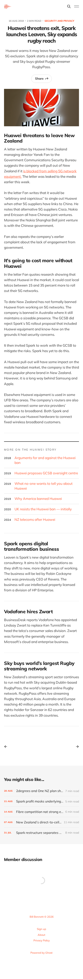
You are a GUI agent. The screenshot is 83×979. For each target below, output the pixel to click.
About (41, 934)
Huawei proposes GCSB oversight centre (46, 473)
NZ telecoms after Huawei (35, 519)
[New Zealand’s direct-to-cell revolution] (41, 822)
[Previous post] (7, 747)
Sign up (41, 929)
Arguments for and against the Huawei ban (45, 460)
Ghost (49, 952)
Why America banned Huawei (38, 498)
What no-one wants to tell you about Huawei (44, 485)
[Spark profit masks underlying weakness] (41, 801)
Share (39, 78)
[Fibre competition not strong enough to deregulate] (41, 812)
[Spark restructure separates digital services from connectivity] (41, 833)
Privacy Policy (41, 940)
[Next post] (76, 747)
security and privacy (59, 20)
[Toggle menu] (77, 6)
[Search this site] (69, 6)
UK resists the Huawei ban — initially (43, 509)
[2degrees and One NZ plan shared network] (41, 791)
